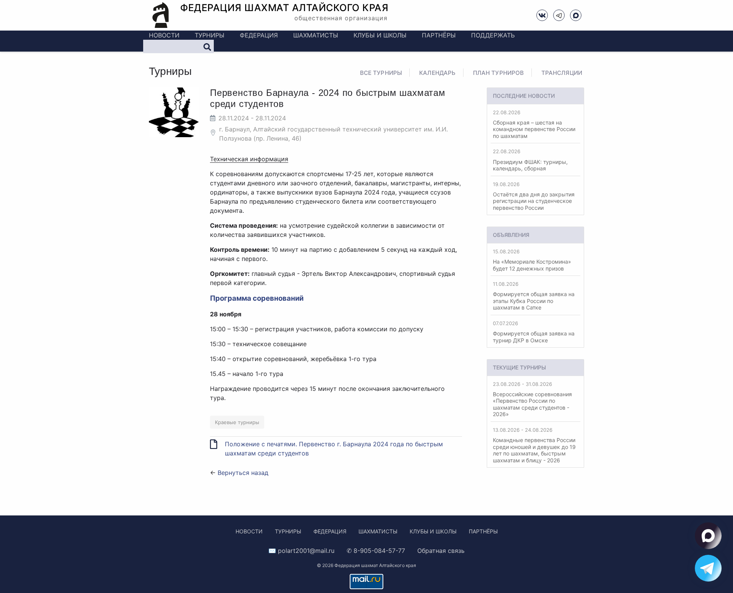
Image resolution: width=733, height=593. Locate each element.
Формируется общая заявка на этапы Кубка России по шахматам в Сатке (534, 296)
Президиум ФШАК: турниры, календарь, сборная (530, 160)
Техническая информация (249, 159)
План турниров (498, 72)
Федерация (259, 35)
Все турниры (381, 72)
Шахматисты (315, 35)
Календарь (437, 72)
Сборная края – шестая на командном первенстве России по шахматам (534, 124)
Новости (164, 35)
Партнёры (439, 35)
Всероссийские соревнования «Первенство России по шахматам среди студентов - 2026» (532, 399)
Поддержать (493, 35)
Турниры (209, 35)
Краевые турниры (237, 422)
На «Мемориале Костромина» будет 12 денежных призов (532, 260)
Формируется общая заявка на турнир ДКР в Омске (534, 331)
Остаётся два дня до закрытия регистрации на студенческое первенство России (534, 196)
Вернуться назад (243, 472)
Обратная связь (441, 550)
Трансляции (562, 72)
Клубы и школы (380, 35)
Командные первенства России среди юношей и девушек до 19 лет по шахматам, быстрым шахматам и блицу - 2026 (534, 445)
